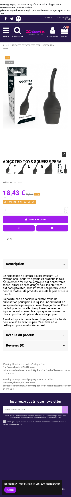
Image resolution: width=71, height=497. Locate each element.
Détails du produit (20, 335)
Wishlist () (63, 17)
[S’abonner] (65, 409)
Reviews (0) (15, 345)
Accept (10, 490)
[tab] (35, 335)
